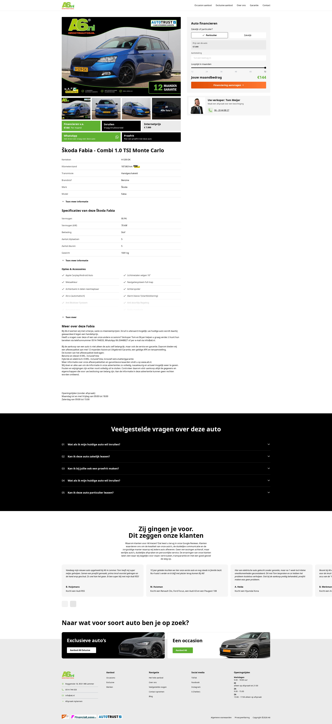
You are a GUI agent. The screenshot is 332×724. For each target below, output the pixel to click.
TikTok (194, 677)
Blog (151, 696)
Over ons (241, 5)
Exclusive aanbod (224, 5)
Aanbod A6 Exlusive (80, 650)
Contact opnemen (156, 691)
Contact (266, 5)
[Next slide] (73, 604)
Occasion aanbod (203, 5)
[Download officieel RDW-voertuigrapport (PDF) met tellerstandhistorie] (136, 166)
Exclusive (110, 682)
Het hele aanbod (156, 677)
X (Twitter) (195, 691)
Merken (109, 687)
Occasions (110, 677)
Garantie (254, 5)
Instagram (195, 687)
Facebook (195, 682)
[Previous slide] (65, 604)
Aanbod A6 (181, 650)
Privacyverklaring (242, 717)
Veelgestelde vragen (158, 687)
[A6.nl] (68, 5)
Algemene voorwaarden (221, 717)
